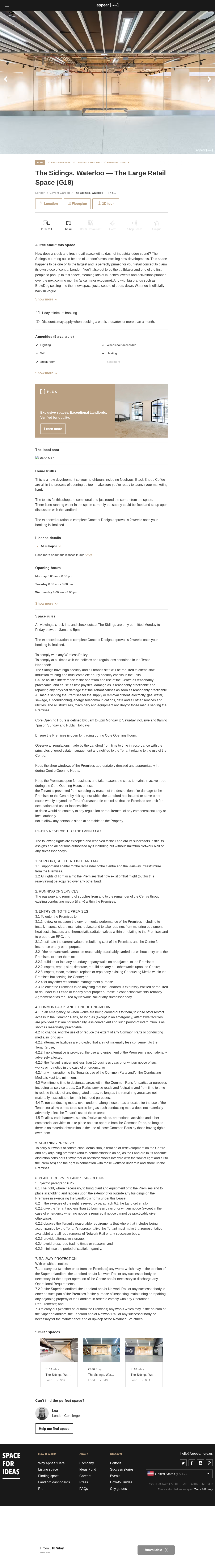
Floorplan (79, 203)
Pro (40, 1488)
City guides (118, 1488)
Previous (16, 82)
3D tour (108, 203)
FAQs (88, 554)
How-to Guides (121, 1482)
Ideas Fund (87, 1469)
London (40, 192)
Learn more (53, 428)
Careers (85, 1476)
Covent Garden (60, 192)
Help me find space (54, 1428)
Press (83, 1482)
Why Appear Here (51, 1463)
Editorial (116, 1463)
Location (51, 203)
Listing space (48, 1469)
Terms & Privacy (203, 1489)
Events (115, 1476)
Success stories (122, 1469)
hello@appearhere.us (196, 1453)
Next (199, 82)
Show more (44, 299)
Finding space (48, 1476)
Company (86, 1463)
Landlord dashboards (54, 1482)
